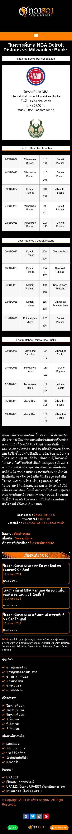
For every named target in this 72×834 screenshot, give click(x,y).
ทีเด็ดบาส (47, 646)
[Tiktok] (39, 816)
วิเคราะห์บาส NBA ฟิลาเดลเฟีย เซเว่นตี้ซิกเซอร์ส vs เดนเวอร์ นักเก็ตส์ (34, 592)
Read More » (10, 581)
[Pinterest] (46, 816)
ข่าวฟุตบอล (26, 639)
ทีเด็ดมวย (7, 649)
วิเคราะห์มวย (60, 646)
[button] (36, 35)
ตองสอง (44, 800)
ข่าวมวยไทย (48, 643)
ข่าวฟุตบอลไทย (41, 639)
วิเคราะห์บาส (23, 538)
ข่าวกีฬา (14, 639)
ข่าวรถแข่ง (34, 643)
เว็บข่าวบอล (22, 533)
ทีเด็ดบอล (21, 646)
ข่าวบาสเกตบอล (19, 643)
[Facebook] (26, 816)
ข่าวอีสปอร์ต (62, 643)
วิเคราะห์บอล (8, 646)
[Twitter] (33, 816)
